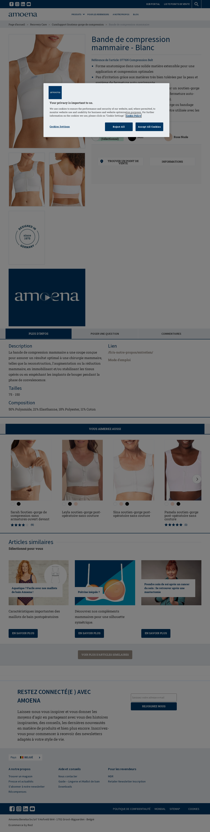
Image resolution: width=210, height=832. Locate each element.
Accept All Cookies (149, 126)
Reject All (119, 126)
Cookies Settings (60, 126)
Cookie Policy (133, 115)
